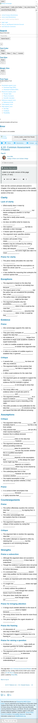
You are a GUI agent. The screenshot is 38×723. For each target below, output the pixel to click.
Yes (4, 695)
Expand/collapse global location (36, 142)
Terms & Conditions (6, 714)
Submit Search (5, 38)
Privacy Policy (29, 712)
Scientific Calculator (9, 98)
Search (3, 721)
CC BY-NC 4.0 (10, 673)
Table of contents (8, 162)
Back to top (4, 679)
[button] (6, 110)
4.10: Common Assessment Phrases (20, 668)
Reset (2, 50)
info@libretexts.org (20, 716)
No (10, 695)
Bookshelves (20, 143)
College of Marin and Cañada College (17, 158)
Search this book (4, 33)
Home (9, 143)
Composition (33, 143)
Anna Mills (10, 156)
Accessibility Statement (18, 714)
